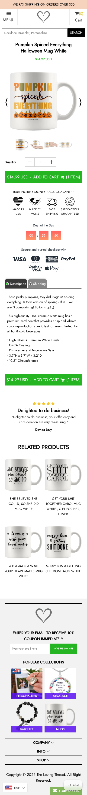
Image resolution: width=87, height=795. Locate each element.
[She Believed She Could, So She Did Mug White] (24, 475)
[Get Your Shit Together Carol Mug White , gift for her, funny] (63, 475)
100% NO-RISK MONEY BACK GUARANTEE (43, 192)
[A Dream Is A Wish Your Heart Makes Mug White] (24, 542)
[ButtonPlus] (52, 162)
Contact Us (68, 791)
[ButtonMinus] (30, 162)
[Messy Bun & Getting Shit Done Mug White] (63, 542)
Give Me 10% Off (63, 648)
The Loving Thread (51, 774)
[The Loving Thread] (43, 17)
